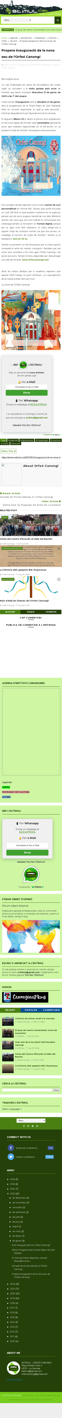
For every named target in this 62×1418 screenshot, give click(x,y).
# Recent (15, 443)
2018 (13, 1303)
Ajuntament (26, 38)
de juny (16, 1221)
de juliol (16, 1217)
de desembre (19, 1198)
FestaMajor (40, 38)
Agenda (14, 38)
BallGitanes (8, 579)
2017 (12, 1307)
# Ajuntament (26, 440)
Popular (31, 1010)
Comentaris (51, 1010)
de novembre (19, 1202)
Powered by (48, 434)
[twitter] (32, 1126)
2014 (12, 1322)
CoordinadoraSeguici (12, 548)
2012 (12, 1331)
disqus (30, 612)
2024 (13, 1189)
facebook (51, 612)
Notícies (52, 38)
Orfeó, (4, 68)
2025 (12, 1184)
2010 (13, 1341)
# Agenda (13, 440)
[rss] (37, 1126)
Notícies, (56, 65)
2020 (13, 1293)
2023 (13, 1193)
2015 (12, 1317)
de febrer (17, 1236)
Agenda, (24, 65)
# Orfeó (5, 443)
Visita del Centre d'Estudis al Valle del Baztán (26, 538)
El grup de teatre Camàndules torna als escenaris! (29, 29)
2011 (12, 1336)
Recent (13, 41)
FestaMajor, (46, 65)
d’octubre (17, 1207)
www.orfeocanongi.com (35, 259)
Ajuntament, (34, 65)
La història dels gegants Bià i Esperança (23, 569)
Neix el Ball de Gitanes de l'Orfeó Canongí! (24, 600)
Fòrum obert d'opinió (15, 905)
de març (16, 1231)
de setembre (19, 1212)
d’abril (15, 1226)
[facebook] (24, 1126)
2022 (13, 1284)
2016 (12, 1312)
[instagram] (28, 1126)
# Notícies (56, 440)
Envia (26, 392)
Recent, (11, 68)
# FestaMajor (42, 440)
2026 (13, 1179)
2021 (12, 1288)
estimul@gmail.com (37, 417)
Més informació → (16, 1379)
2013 (12, 1327)
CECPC (4, 517)
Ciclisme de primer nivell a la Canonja (35, 1018)
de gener (17, 1240)
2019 (12, 1298)
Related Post (8, 510)
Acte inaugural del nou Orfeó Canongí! (31, 1245)
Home (4, 38)
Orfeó (4, 41)
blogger (10, 612)
